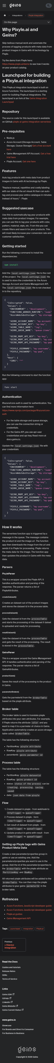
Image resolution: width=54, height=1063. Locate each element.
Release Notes (8, 971)
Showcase (6, 1025)
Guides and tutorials (11, 967)
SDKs (4, 975)
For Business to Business (13, 1033)
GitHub (5, 998)
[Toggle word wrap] (43, 299)
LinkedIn (6, 1002)
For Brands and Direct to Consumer (18, 1029)
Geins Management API (18, 918)
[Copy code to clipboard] (48, 264)
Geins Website (8, 1006)
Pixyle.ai (39, 928)
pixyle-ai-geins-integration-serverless (32, 121)
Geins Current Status (11, 1010)
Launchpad (15, 928)
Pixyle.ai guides (14, 914)
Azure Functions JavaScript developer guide (29, 905)
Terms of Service (9, 979)
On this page (10, 22)
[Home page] (4, 15)
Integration (28, 928)
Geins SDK (7, 994)
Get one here (29, 161)
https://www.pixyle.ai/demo (15, 64)
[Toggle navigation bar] (4, 5)
